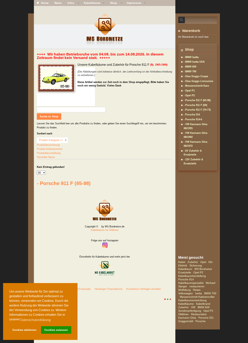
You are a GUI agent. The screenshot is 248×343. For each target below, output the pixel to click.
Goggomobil (185, 321)
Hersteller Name (46, 157)
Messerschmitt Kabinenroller (197, 296)
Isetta (198, 293)
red (165, 299)
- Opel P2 (189, 95)
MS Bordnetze (203, 268)
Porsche (200, 321)
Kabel (181, 262)
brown (170, 299)
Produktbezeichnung (48, 144)
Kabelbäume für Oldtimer (105, 230)
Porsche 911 (206, 317)
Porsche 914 (186, 279)
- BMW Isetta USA (194, 61)
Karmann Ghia (187, 317)
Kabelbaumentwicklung (192, 300)
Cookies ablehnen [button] (24, 329)
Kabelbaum (185, 268)
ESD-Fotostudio (82, 289)
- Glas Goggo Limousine (198, 81)
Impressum (134, 2)
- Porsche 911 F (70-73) (197, 109)
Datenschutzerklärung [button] (35, 320)
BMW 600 (204, 307)
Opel (203, 262)
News (58, 2)
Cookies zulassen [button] (56, 329)
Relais (197, 289)
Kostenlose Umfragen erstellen (143, 289)
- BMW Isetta (191, 57)
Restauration (199, 314)
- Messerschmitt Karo (196, 85)
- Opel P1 (189, 90)
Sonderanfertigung (189, 310)
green (167, 299)
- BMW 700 (190, 71)
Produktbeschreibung (48, 153)
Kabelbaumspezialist (190, 282)
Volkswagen (185, 293)
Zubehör (193, 262)
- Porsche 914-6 (193, 119)
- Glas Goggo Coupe (196, 76)
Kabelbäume (186, 303)
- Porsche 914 (192, 114)
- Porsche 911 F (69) (195, 105)
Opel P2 (198, 272)
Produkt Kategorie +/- (51, 140)
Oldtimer (183, 314)
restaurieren (196, 286)
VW (193, 307)
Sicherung (195, 265)
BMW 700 (210, 293)
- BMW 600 (190, 66)
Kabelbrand (203, 303)
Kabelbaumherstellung (192, 275)
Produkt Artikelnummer (49, 149)
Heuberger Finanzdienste (108, 289)
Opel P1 (208, 310)
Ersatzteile (184, 272)
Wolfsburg (184, 289)
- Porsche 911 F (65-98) (197, 100)
